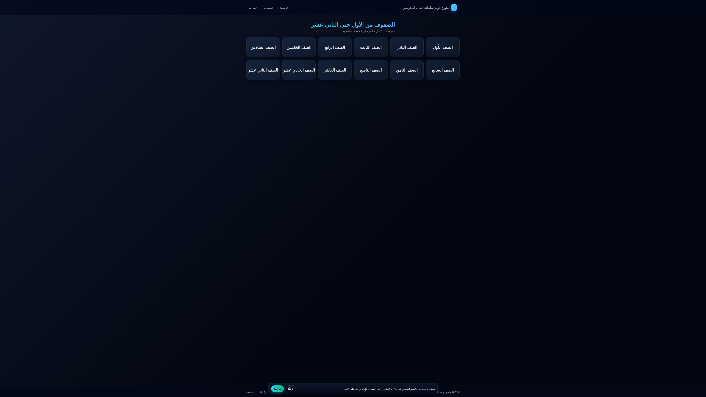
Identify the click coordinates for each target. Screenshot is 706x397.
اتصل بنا (253, 7)
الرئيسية (284, 7)
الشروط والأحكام (266, 392)
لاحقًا (290, 388)
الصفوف (268, 7)
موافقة (277, 388)
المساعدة (251, 392)
